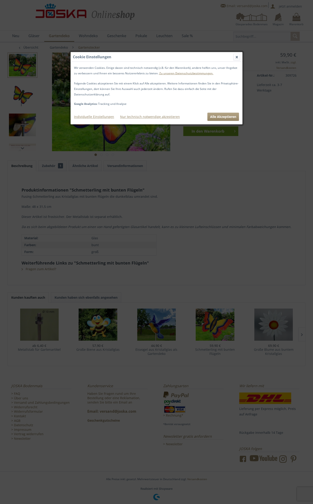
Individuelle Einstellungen (94, 116)
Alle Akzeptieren (223, 116)
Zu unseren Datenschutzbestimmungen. (186, 73)
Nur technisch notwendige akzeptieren (150, 116)
